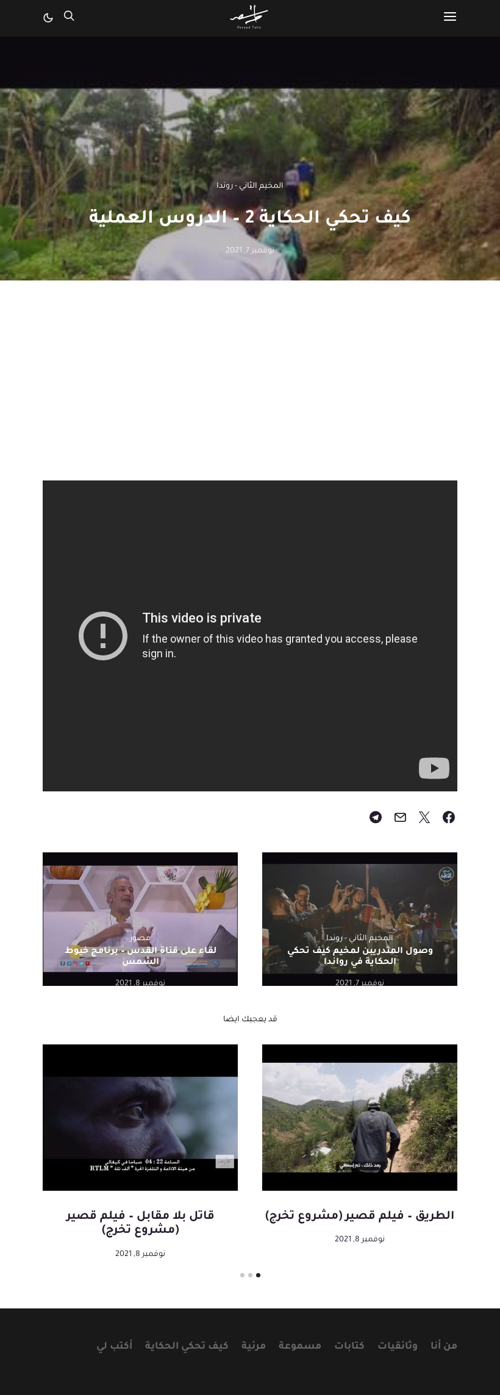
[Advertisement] (250, 395)
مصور (140, 939)
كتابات (349, 1347)
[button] (48, 18)
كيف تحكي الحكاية (187, 1347)
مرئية (253, 1347)
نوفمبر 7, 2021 (250, 251)
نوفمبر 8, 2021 (140, 984)
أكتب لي (114, 1347)
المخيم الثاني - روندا (250, 186)
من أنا (443, 1347)
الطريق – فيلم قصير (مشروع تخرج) (359, 1217)
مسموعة (300, 1347)
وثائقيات (397, 1347)
